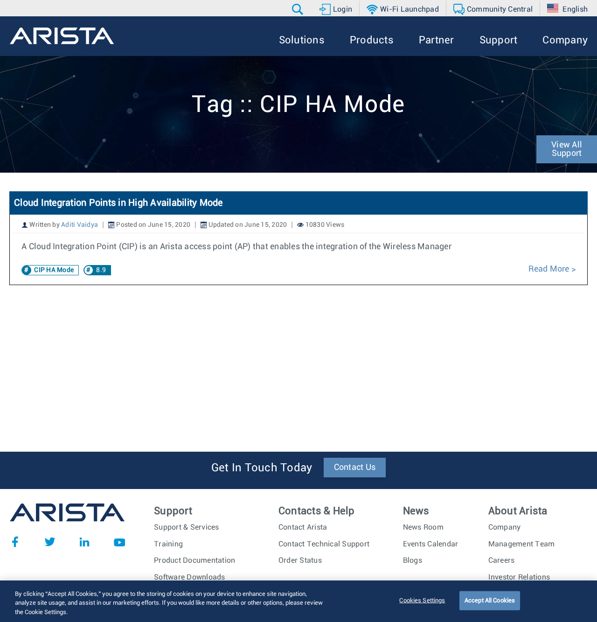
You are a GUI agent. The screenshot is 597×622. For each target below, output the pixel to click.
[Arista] (61, 36)
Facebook (15, 541)
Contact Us (355, 467)
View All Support (566, 149)
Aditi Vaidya (79, 225)
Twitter (50, 541)
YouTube (119, 541)
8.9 (101, 270)
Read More (549, 269)
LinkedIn (84, 541)
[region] (298, 601)
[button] (298, 9)
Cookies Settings (422, 600)
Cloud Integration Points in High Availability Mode (118, 203)
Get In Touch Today (261, 468)
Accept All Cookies (490, 600)
